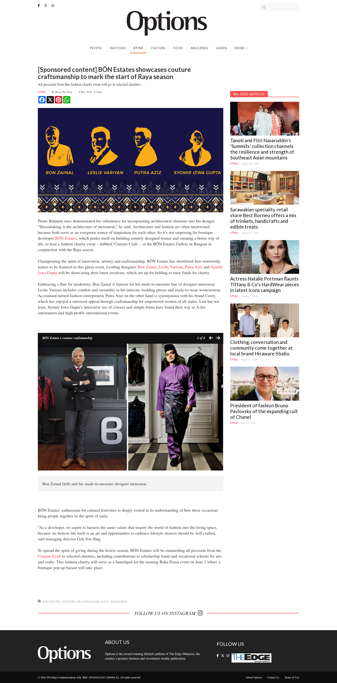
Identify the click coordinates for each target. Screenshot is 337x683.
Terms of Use (292, 677)
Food (178, 48)
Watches (118, 48)
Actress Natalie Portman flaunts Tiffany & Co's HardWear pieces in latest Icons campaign (264, 284)
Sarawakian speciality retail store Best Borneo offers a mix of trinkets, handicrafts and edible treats (263, 218)
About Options (254, 677)
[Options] (168, 23)
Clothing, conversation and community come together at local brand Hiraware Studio (261, 347)
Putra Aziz (193, 266)
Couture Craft (49, 556)
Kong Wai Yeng (63, 92)
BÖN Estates (66, 238)
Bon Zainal (147, 266)
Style (138, 48)
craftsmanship (88, 601)
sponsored (118, 601)
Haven (221, 48)
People (96, 48)
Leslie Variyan (170, 266)
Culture (158, 48)
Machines (199, 48)
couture (68, 601)
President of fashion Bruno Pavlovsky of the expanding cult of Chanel (264, 411)
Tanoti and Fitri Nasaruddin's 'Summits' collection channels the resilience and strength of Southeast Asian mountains (262, 148)
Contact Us (273, 677)
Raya (105, 601)
